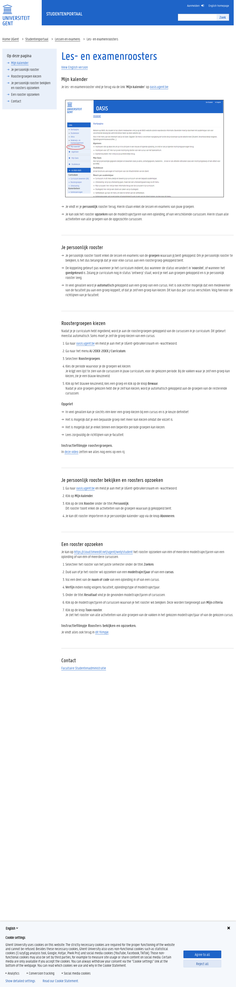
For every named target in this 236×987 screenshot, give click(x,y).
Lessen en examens (67, 38)
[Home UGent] (16, 12)
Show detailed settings (20, 981)
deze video (71, 451)
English (10, 928)
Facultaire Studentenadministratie (83, 667)
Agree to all (202, 954)
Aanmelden (193, 5)
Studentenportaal (36, 38)
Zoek (222, 17)
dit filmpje (102, 631)
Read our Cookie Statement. (61, 981)
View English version (74, 67)
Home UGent (10, 38)
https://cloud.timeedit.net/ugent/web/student (103, 551)
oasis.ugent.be (159, 86)
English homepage (219, 5)
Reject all (202, 963)
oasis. (85, 343)
